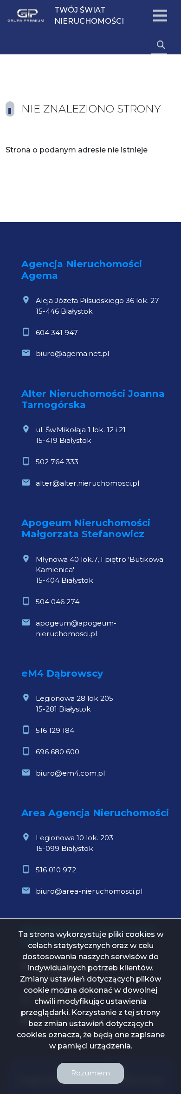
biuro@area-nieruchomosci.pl (89, 891)
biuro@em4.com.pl (70, 773)
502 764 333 (57, 461)
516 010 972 (56, 869)
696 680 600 (57, 751)
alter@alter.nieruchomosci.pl (87, 483)
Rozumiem (90, 1072)
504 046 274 (57, 601)
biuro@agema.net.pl (72, 353)
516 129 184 (55, 730)
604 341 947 (57, 332)
